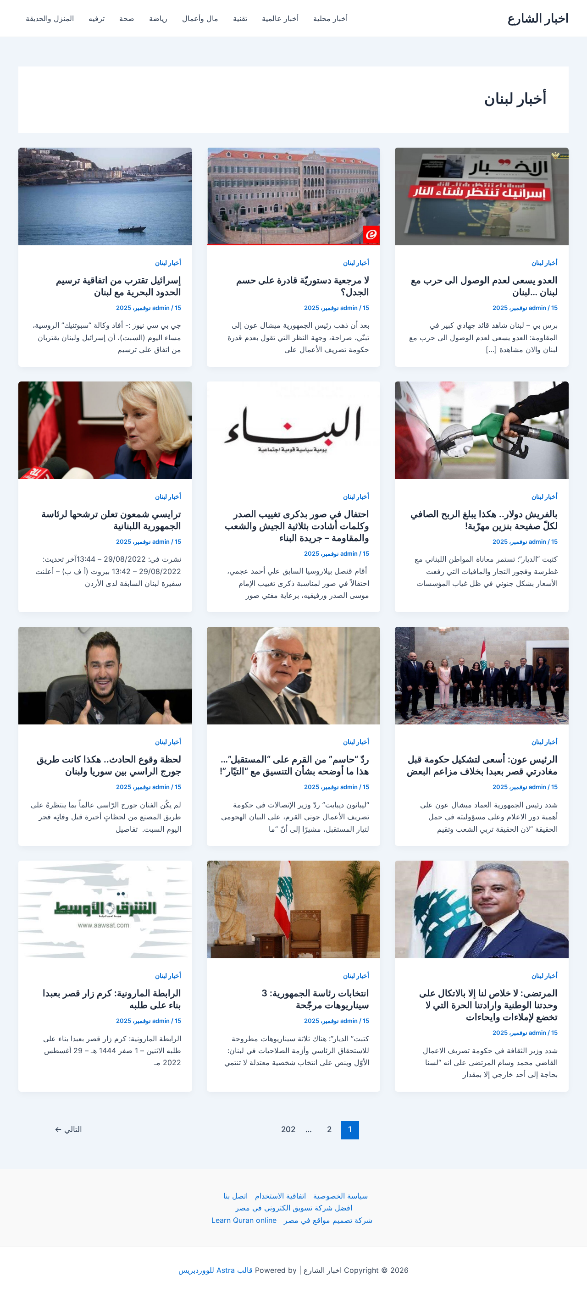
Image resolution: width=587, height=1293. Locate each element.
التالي (68, 1129)
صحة (126, 18)
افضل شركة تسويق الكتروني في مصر (293, 1207)
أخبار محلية (330, 18)
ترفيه (97, 18)
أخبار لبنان (545, 262)
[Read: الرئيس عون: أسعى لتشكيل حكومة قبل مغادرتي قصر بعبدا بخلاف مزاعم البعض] (482, 675)
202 (288, 1129)
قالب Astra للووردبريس (215, 1270)
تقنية (240, 18)
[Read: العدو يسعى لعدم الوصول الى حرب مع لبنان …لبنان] (482, 195)
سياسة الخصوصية (340, 1195)
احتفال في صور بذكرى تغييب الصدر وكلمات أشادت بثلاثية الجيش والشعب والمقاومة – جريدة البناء (297, 525)
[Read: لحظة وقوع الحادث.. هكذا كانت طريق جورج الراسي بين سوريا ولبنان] (105, 675)
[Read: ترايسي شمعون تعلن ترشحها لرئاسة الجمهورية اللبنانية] (105, 429)
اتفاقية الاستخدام (280, 1195)
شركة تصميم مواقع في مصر (328, 1220)
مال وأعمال (200, 18)
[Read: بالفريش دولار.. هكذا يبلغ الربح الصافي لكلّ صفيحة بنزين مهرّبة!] (482, 429)
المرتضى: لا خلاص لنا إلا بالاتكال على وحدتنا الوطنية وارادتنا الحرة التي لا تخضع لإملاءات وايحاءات (488, 1005)
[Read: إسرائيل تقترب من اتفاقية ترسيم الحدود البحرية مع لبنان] (105, 195)
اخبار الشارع (538, 18)
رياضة (158, 18)
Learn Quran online (244, 1220)
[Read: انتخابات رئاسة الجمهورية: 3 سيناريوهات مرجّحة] (294, 908)
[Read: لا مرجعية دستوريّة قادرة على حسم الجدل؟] (294, 195)
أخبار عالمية (280, 18)
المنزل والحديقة (50, 18)
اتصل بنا (235, 1195)
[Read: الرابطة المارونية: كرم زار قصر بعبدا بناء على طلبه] (105, 908)
